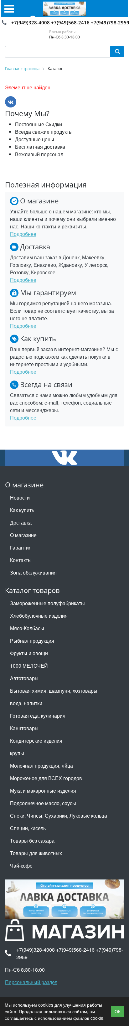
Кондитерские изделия (36, 740)
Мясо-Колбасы (27, 628)
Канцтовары (24, 728)
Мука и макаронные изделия (43, 790)
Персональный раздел (31, 982)
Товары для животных (36, 853)
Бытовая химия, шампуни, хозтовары (53, 690)
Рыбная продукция (32, 640)
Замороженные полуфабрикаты (47, 603)
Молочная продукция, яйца (41, 765)
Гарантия (21, 547)
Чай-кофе (21, 865)
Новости (20, 497)
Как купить (22, 510)
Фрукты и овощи (29, 653)
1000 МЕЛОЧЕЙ (29, 665)
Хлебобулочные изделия (39, 615)
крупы (17, 753)
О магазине (23, 535)
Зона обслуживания (33, 572)
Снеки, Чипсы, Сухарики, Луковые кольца (58, 815)
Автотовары (24, 678)
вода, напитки (26, 703)
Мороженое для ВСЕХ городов (46, 778)
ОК (118, 1011)
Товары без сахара (32, 840)
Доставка (21, 522)
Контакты (21, 560)
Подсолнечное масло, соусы (43, 803)
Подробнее (23, 233)
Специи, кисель (28, 828)
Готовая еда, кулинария (37, 715)
